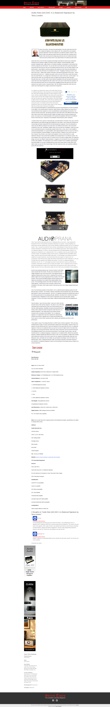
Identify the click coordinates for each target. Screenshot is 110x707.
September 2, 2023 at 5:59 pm (39, 521)
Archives (32, 7)
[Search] (86, 7)
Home (24, 7)
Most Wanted (41, 7)
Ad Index (61, 7)
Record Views (52, 7)
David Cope (39, 533)
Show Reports (78, 7)
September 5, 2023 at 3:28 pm (39, 536)
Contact (69, 7)
